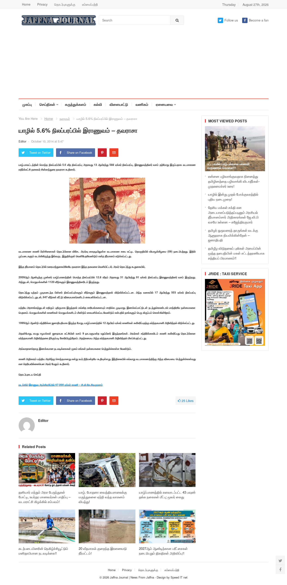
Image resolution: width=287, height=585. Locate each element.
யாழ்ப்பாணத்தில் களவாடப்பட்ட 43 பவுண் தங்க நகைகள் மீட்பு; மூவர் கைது (167, 494)
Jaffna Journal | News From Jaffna (132, 577)
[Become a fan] (280, 569)
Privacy (42, 4)
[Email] (113, 152)
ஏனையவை (164, 104)
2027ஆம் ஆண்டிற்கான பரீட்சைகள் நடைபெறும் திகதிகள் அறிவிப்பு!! (163, 550)
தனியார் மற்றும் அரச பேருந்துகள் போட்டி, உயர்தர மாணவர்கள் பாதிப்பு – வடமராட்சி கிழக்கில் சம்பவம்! (44, 497)
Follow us (231, 20)
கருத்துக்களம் (75, 104)
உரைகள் (65, 118)
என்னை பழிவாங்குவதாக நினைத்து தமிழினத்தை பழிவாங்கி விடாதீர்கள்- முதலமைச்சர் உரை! (234, 181)
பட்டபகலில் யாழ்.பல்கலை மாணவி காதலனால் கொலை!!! (228, 166)
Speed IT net (179, 577)
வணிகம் (142, 104)
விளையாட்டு (119, 104)
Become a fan (259, 20)
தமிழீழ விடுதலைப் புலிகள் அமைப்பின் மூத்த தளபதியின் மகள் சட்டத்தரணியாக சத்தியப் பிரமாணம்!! (236, 253)
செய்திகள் (47, 104)
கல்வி (98, 104)
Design (162, 577)
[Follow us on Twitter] (280, 560)
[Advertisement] (143, 65)
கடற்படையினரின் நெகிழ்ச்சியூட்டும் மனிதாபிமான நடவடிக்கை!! (43, 550)
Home (26, 4)
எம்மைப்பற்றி (90, 4)
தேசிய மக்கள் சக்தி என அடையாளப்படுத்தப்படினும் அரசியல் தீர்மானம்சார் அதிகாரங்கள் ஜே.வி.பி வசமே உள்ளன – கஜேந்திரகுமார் (233, 214)
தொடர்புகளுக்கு (64, 4)
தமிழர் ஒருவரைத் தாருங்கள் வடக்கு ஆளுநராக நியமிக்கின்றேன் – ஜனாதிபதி (233, 235)
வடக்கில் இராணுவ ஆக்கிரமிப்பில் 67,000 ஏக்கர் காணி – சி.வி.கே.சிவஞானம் (61, 385)
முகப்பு (27, 104)
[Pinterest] (102, 152)
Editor (23, 141)
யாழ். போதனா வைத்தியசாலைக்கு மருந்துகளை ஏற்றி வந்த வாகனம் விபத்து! (103, 497)
